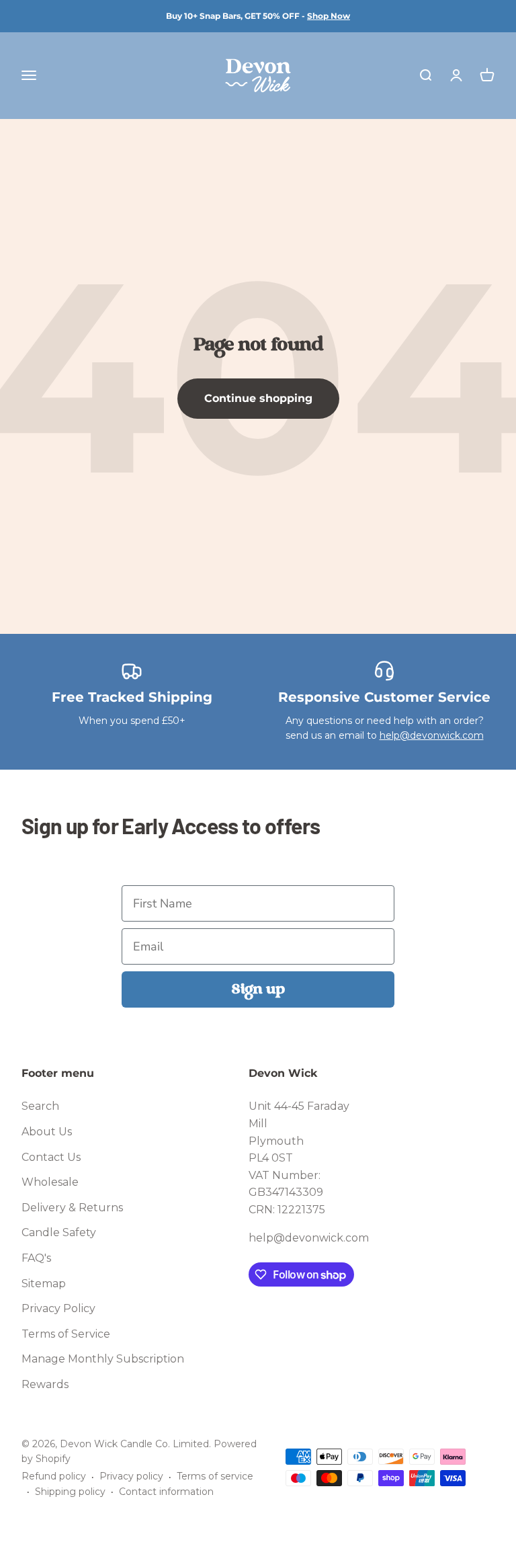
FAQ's (36, 1258)
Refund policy (54, 1476)
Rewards (45, 1384)
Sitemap (44, 1283)
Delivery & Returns (72, 1207)
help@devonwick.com (432, 735)
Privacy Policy (58, 1308)
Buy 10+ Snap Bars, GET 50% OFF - (258, 16)
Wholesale (50, 1182)
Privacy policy (131, 1476)
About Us (47, 1131)
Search (40, 1106)
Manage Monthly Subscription (103, 1358)
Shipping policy (70, 1492)
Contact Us (51, 1157)
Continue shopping (258, 398)
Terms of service (215, 1476)
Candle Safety (59, 1232)
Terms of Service (66, 1334)
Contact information (166, 1492)
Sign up (258, 989)
